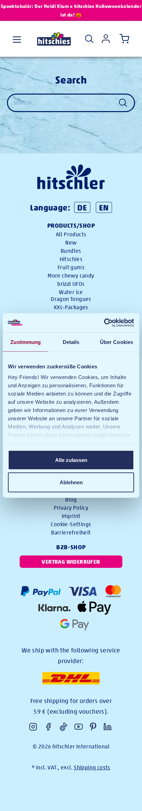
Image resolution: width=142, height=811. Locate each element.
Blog (71, 499)
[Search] (89, 39)
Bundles (71, 251)
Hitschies (71, 259)
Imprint (71, 516)
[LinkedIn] (107, 727)
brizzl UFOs (70, 284)
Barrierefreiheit (71, 532)
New (71, 242)
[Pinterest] (93, 727)
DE (82, 207)
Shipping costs (92, 767)
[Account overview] (105, 38)
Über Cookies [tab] (116, 342)
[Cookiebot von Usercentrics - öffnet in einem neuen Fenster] (104, 322)
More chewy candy (71, 275)
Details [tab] (71, 342)
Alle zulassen (71, 460)
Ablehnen (71, 482)
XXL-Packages (71, 307)
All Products (71, 234)
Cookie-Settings (71, 524)
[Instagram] (33, 727)
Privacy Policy (71, 508)
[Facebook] (48, 727)
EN (104, 207)
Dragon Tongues (71, 299)
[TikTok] (63, 727)
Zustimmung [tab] (25, 342)
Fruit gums (71, 267)
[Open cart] (123, 39)
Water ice (71, 292)
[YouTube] (78, 727)
